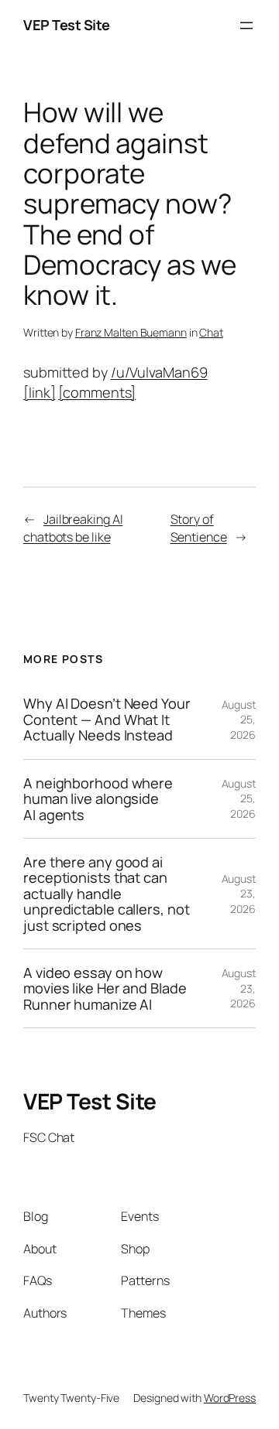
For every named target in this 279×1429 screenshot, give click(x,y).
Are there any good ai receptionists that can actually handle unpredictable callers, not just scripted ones (106, 893)
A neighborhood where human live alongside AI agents (98, 798)
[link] (39, 392)
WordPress (230, 1397)
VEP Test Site (66, 24)
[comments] (97, 392)
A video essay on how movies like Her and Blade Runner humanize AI (105, 988)
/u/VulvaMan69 (159, 372)
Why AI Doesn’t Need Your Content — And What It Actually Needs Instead (107, 719)
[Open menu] (246, 25)
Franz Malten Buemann (131, 332)
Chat (211, 332)
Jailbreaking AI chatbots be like (72, 528)
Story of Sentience (198, 528)
